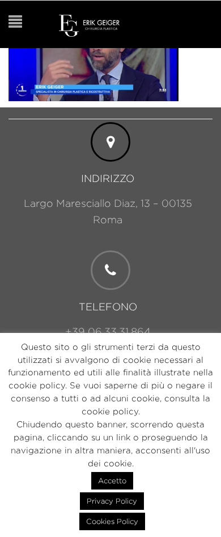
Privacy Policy (112, 501)
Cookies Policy (112, 521)
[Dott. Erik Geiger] (89, 24)
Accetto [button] (112, 480)
